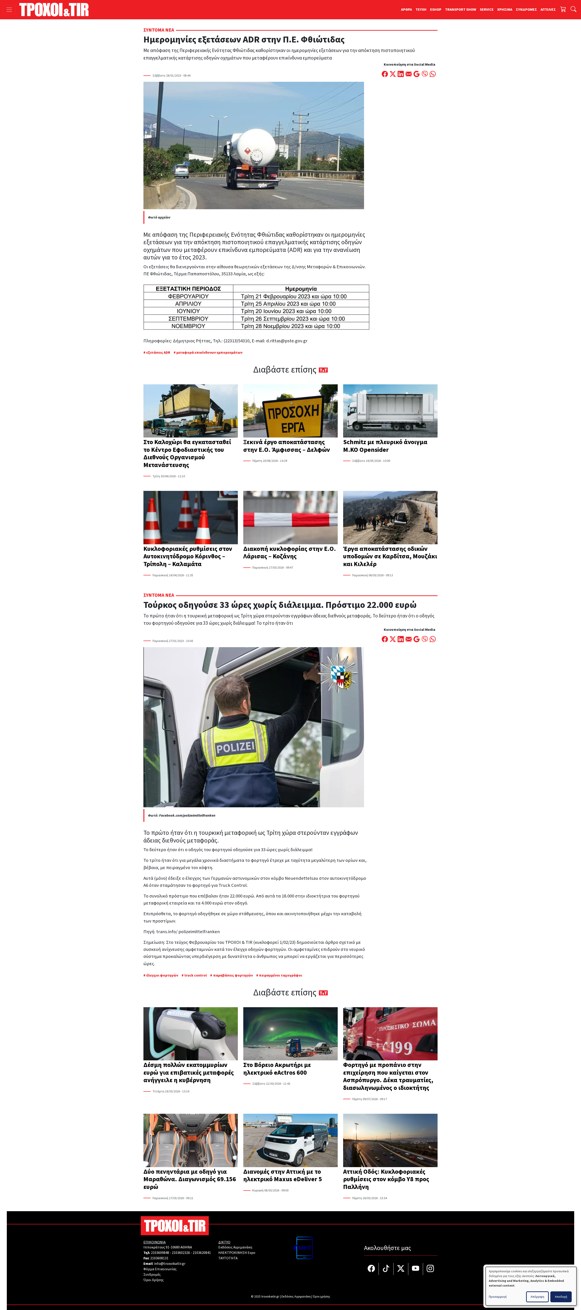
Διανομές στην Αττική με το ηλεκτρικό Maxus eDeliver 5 (282, 1175)
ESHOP (435, 9)
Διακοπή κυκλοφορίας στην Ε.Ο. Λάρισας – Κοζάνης (289, 552)
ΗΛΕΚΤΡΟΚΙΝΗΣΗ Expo (236, 1252)
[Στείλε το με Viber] (425, 74)
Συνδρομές (152, 1274)
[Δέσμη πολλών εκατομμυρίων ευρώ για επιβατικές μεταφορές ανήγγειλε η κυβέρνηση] (190, 1034)
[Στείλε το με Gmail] (417, 74)
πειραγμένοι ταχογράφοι (280, 975)
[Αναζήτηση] (573, 9)
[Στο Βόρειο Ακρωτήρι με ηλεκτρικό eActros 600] (290, 1034)
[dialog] (531, 1286)
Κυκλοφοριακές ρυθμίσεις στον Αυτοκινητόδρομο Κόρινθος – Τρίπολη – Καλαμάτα (187, 556)
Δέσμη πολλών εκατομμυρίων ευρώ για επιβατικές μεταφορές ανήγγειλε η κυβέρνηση (188, 1072)
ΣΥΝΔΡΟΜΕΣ (526, 9)
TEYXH (421, 9)
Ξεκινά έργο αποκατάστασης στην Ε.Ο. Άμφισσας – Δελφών (286, 445)
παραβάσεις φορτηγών (233, 975)
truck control (195, 975)
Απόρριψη (537, 1297)
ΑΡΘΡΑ (406, 9)
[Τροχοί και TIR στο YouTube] (415, 1269)
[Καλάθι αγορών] (563, 9)
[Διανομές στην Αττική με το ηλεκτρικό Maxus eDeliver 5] (290, 1141)
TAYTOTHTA (228, 1258)
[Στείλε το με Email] (409, 74)
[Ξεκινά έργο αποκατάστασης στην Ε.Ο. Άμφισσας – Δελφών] (290, 411)
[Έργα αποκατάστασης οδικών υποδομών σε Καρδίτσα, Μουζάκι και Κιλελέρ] (390, 518)
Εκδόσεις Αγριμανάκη (235, 1247)
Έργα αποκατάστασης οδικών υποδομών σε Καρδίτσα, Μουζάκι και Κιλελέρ (390, 556)
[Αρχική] (55, 9)
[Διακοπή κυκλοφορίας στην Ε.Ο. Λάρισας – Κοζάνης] (290, 518)
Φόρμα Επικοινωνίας (160, 1269)
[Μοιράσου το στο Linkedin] (401, 74)
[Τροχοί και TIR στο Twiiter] (401, 1269)
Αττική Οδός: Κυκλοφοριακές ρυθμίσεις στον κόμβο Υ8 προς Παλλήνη (386, 1179)
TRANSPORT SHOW (460, 9)
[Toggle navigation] (9, 9)
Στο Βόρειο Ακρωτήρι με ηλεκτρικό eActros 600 (277, 1068)
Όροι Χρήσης (153, 1280)
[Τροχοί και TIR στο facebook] (371, 1269)
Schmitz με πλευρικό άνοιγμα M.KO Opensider (385, 445)
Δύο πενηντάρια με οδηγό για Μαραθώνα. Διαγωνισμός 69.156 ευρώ (189, 1179)
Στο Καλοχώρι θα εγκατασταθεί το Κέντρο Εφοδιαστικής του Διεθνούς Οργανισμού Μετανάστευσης (187, 453)
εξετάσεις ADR (158, 352)
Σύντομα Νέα (158, 30)
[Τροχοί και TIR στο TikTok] (386, 1269)
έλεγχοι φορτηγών (162, 975)
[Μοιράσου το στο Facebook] (385, 74)
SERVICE (487, 9)
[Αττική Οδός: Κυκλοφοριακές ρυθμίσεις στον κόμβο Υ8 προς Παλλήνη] (390, 1141)
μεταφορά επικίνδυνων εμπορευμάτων (209, 352)
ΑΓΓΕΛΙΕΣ (548, 9)
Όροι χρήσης (321, 1296)
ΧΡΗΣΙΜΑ (504, 9)
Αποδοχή (561, 1297)
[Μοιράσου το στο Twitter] (393, 74)
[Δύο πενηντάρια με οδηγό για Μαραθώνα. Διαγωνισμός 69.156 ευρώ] (190, 1141)
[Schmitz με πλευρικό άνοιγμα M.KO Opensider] (390, 411)
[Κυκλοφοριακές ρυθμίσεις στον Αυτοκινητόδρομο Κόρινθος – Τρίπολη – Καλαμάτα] (190, 518)
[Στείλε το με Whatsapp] (433, 74)
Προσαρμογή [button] (498, 1297)
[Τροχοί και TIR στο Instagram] (430, 1269)
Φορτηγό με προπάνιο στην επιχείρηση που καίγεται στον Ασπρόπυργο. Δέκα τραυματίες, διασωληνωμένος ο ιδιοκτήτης (388, 1076)
